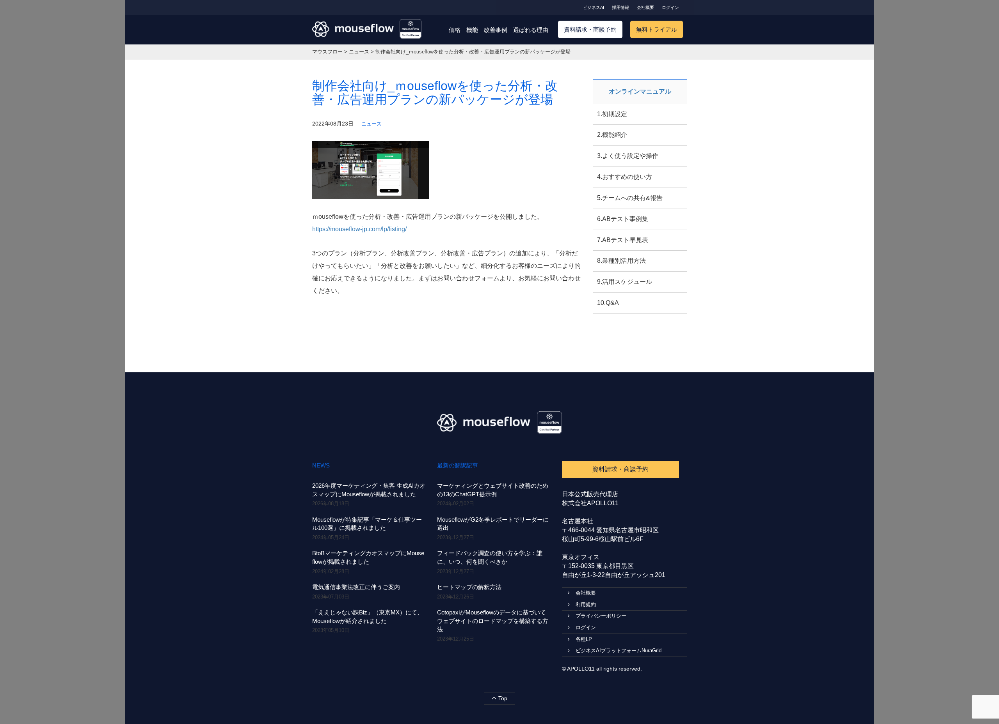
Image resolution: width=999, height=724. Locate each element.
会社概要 (645, 7)
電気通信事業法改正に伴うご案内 (356, 587)
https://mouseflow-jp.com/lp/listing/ (359, 229)
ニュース (371, 124)
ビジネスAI (593, 7)
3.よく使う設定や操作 (627, 155)
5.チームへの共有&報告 (630, 198)
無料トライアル (656, 29)
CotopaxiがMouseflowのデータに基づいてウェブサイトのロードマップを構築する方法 (492, 620)
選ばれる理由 (530, 30)
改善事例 (495, 30)
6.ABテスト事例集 (622, 219)
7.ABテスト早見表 (622, 240)
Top (502, 698)
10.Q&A (608, 302)
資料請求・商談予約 (590, 29)
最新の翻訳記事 (457, 465)
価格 (454, 30)
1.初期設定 (612, 114)
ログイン (670, 7)
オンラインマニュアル (640, 91)
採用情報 (620, 7)
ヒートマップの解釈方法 (469, 587)
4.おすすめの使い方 (624, 176)
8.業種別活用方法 (621, 260)
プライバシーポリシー (601, 616)
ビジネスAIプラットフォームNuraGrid (618, 650)
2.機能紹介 (612, 134)
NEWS (321, 465)
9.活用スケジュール (624, 281)
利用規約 (586, 604)
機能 (472, 30)
